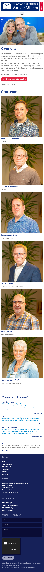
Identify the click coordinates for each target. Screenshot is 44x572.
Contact (5, 474)
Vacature (5, 469)
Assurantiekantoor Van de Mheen (30, 563)
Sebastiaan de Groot (9, 235)
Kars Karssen (7, 283)
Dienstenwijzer (7, 503)
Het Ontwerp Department (27, 567)
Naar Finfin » (7, 451)
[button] (22, 13)
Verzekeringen (7, 464)
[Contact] (14, 81)
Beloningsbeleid (8, 510)
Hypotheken (6, 467)
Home (4, 462)
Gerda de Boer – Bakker (11, 380)
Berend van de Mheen (10, 138)
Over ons (5, 472)
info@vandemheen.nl (15, 490)
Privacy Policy (7, 508)
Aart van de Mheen (10, 187)
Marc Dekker (6, 332)
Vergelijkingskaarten (10, 505)
